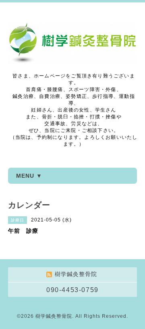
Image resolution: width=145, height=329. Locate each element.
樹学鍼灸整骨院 (53, 316)
